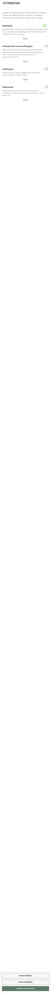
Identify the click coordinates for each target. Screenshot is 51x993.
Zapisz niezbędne (26, 982)
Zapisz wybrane (25, 976)
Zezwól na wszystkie (25, 988)
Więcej (25, 38)
